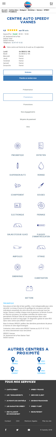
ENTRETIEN (41, 155)
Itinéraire (28, 72)
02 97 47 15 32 (17, 43)
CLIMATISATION (41, 278)
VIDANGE (41, 175)
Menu (4, 1)
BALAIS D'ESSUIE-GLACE (17, 234)
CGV (18, 421)
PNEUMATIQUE (17, 155)
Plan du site (46, 421)
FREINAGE (41, 215)
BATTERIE (29, 298)
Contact (8, 421)
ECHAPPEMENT (17, 195)
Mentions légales (30, 421)
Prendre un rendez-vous (28, 78)
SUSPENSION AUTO (18, 175)
